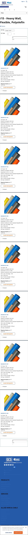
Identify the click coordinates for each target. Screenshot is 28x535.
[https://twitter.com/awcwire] (11, 465)
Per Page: (3, 33)
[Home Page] (6, 2)
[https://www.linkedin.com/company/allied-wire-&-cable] (9, 465)
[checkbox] (1, 90)
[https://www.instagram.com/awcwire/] (6, 465)
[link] (12, 41)
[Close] (25, 527)
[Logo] (13, 460)
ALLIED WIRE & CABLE (9, 507)
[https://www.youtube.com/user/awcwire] (13, 465)
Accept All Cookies (18, 532)
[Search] (26, 1)
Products (5, 480)
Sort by (2, 29)
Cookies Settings (8, 532)
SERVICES (4, 493)
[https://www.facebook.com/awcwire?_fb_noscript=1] (4, 465)
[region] (14, 530)
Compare (5, 90)
